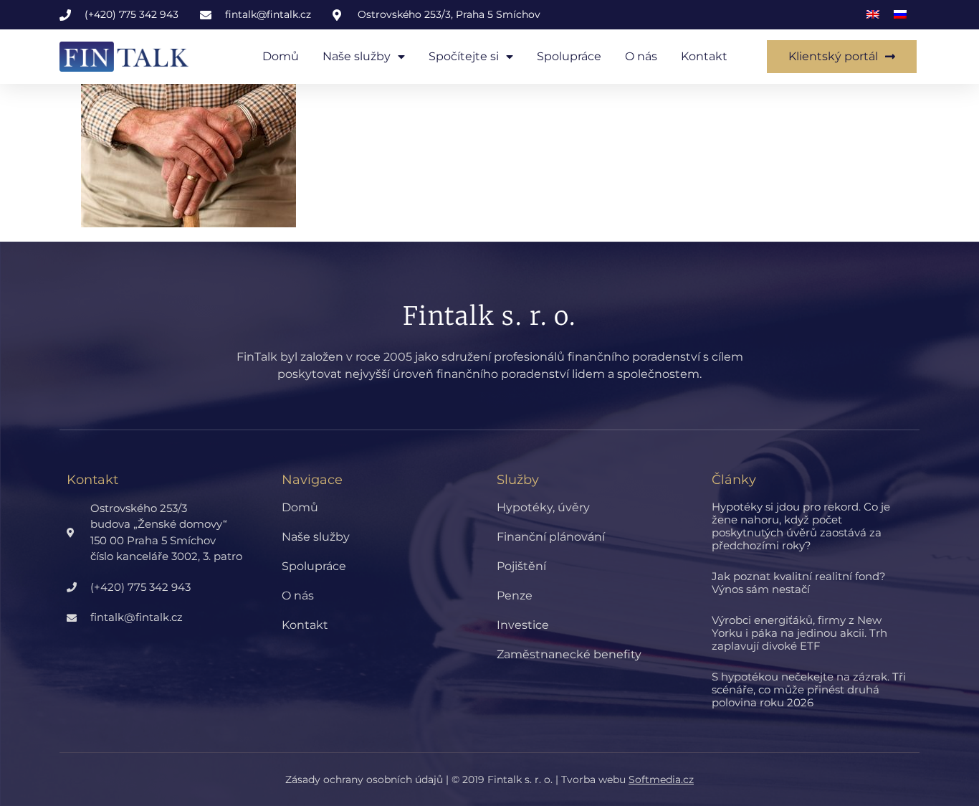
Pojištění (521, 566)
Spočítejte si (464, 56)
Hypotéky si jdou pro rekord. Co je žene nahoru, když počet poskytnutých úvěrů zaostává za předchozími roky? (801, 526)
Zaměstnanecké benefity (569, 654)
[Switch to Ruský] (900, 14)
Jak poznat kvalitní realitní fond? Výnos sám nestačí (799, 582)
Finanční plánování (551, 537)
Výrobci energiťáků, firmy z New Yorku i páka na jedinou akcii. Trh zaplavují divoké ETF (799, 633)
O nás (641, 56)
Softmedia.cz (661, 779)
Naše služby (357, 56)
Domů (280, 56)
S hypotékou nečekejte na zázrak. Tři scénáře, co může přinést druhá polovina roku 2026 (809, 689)
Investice (523, 625)
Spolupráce (569, 56)
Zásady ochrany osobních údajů (364, 779)
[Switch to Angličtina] (873, 14)
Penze (515, 595)
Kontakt (704, 56)
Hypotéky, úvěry (543, 507)
